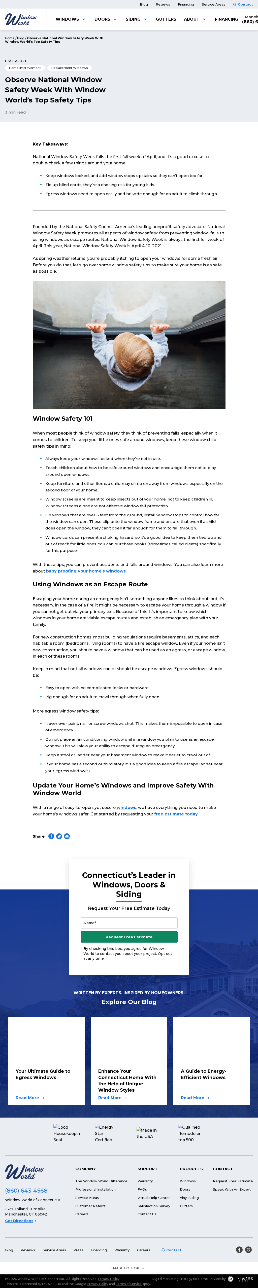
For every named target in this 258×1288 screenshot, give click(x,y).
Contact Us (147, 1214)
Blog (144, 4)
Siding (133, 19)
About (192, 19)
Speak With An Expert (232, 1189)
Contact (245, 4)
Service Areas (213, 4)
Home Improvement (25, 68)
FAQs (142, 1189)
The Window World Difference (101, 1181)
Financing (186, 4)
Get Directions (19, 1221)
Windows (67, 19)
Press (78, 1250)
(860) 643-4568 (26, 1190)
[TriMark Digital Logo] (240, 1279)
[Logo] (21, 19)
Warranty (145, 1181)
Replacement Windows (69, 68)
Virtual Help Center (154, 1198)
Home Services (209, 1279)
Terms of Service (129, 1284)
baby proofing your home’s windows (86, 571)
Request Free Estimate (129, 937)
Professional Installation (95, 1189)
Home (10, 38)
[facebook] (239, 1249)
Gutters (166, 19)
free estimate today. (176, 814)
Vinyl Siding (189, 1198)
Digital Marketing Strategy (172, 1279)
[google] (248, 1249)
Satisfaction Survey (154, 1206)
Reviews (163, 4)
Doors (102, 19)
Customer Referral (90, 1206)
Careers (81, 1214)
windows (126, 807)
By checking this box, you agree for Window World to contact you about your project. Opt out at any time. (127, 953)
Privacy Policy (108, 1279)
